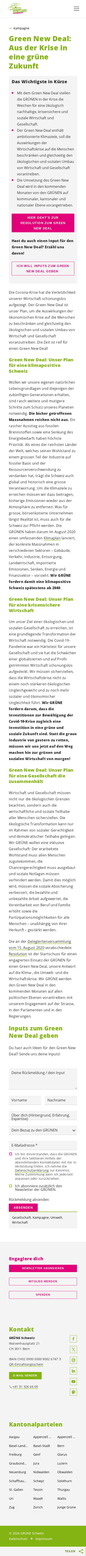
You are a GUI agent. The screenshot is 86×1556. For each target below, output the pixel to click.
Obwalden (65, 1472)
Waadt (38, 1498)
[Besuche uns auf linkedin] (73, 1370)
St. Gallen (16, 1489)
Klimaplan (52, 538)
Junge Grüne (66, 1507)
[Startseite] (18, 9)
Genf (36, 1454)
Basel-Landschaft (18, 1446)
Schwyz (38, 1481)
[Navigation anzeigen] (76, 8)
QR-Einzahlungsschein (26, 1364)
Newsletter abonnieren (43, 1268)
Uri (11, 1498)
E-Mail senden (25, 1375)
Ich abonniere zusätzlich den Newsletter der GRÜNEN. (38, 1187)
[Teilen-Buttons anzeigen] (81, 1551)
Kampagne (21, 28)
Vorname (19, 1100)
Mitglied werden (43, 1281)
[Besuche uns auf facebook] (73, 1338)
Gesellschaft (21, 1217)
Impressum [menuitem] (44, 1539)
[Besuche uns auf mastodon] (73, 1392)
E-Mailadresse (23, 1145)
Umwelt (56, 1217)
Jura (36, 1463)
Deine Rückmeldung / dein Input (38, 1072)
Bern (60, 1446)
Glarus (62, 1454)
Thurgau (63, 1489)
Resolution (18, 953)
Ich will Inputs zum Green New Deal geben (43, 268)
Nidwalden (41, 1472)
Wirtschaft (20, 1222)
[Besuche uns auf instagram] (73, 1360)
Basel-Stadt (41, 1446)
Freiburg (15, 1454)
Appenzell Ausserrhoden (42, 1437)
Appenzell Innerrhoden (66, 1437)
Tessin (38, 1489)
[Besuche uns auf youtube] (73, 1381)
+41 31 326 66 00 (25, 1386)
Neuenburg (17, 1472)
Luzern (62, 1463)
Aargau (14, 1437)
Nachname (56, 1100)
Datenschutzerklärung (32, 1170)
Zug (12, 1507)
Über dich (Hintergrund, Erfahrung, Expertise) (40, 1117)
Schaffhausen (18, 1481)
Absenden (23, 1207)
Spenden (43, 1294)
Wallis (61, 1498)
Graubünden (18, 1463)
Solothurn (64, 1481)
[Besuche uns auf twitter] (73, 1349)
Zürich (38, 1507)
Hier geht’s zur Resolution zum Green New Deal (43, 223)
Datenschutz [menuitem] (18, 1539)
